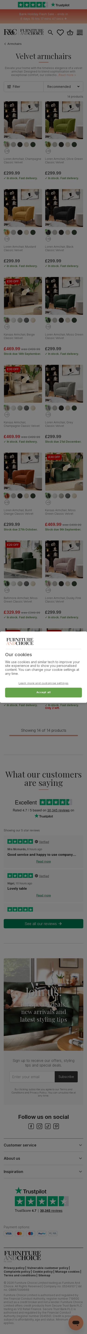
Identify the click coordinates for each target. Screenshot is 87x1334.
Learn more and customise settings (43, 683)
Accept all (43, 692)
